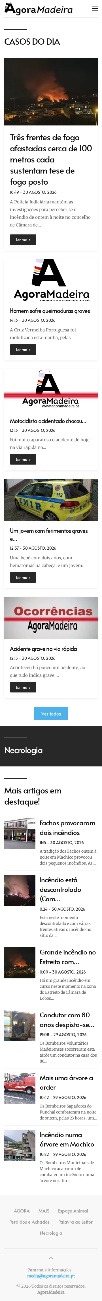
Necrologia (51, 1233)
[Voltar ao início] (38, 8)
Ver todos (51, 713)
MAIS (44, 1210)
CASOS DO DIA (32, 41)
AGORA (22, 1210)
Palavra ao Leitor (75, 1221)
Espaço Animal (73, 1210)
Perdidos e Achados (29, 1221)
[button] (95, 8)
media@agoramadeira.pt (51, 1276)
